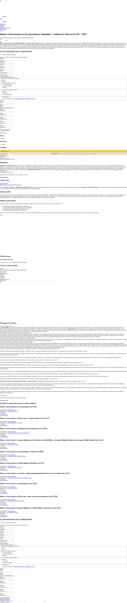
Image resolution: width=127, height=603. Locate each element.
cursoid (1, 102)
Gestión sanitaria (11, 410)
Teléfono (2, 67)
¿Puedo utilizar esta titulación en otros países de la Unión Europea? (15, 332)
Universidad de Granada (12, 444)
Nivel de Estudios (4, 75)
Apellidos (2, 61)
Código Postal (3, 72)
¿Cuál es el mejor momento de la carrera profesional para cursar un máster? (17, 338)
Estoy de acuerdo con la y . (19, 98)
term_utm (2, 123)
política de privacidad (19, 98)
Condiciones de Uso (29, 602)
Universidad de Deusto (12, 411)
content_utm (3, 127)
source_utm (2, 110)
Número (2, 64)
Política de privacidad (40, 602)
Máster (4, 87)
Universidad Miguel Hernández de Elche (16, 456)
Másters (5, 16)
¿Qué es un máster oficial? (6, 326)
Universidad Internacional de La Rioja (16, 500)
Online (4, 91)
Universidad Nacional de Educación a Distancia (18, 433)
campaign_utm (3, 119)
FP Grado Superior (7, 84)
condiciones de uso (29, 98)
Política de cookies (50, 602)
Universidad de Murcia (12, 488)
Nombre (2, 58)
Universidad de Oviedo (12, 512)
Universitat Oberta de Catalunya (14, 467)
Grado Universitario (7, 86)
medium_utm (3, 114)
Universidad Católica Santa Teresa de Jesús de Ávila (19, 477)
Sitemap (22, 602)
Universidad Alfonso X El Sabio (14, 422)
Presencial (5, 93)
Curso (4, 81)
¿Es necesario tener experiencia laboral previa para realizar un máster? (16, 342)
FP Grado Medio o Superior (9, 83)
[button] (63, 19)
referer (1, 106)
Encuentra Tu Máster (14, 602)
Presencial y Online (7, 94)
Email (1, 70)
